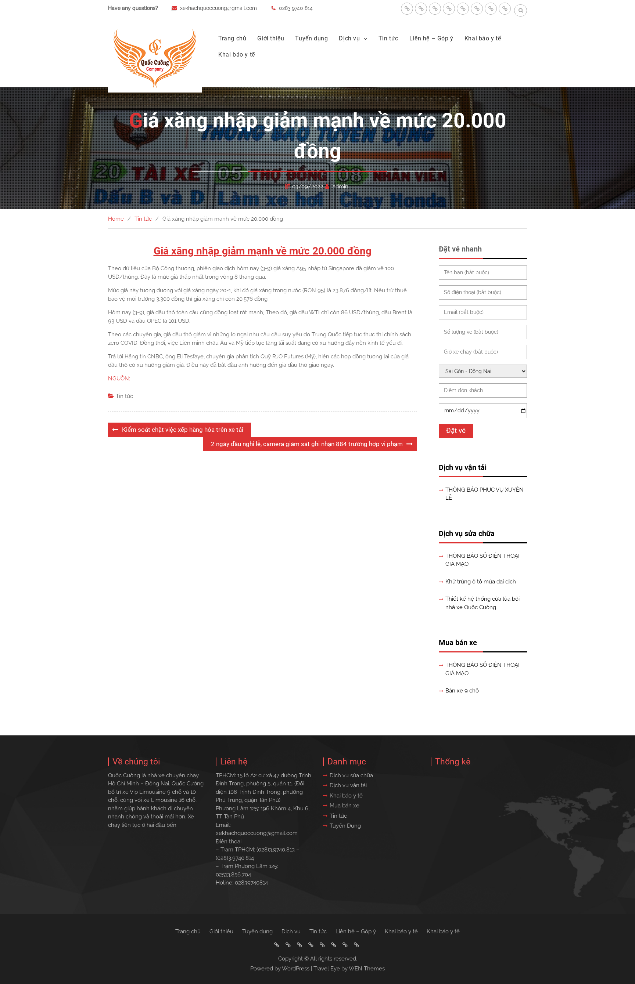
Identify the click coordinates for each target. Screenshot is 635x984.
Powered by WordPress (279, 968)
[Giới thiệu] (421, 9)
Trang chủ (232, 38)
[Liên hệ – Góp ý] (477, 9)
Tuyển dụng (311, 38)
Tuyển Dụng (345, 825)
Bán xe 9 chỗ (462, 690)
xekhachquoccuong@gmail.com (218, 8)
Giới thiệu (270, 38)
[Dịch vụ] (449, 9)
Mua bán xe (458, 642)
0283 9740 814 (296, 8)
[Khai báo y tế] (491, 9)
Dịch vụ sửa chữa (467, 533)
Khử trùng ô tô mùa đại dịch (480, 581)
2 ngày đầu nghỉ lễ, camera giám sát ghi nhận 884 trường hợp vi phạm (307, 444)
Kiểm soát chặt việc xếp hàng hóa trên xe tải (182, 429)
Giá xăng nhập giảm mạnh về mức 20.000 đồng (263, 251)
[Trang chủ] (407, 9)
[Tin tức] (463, 9)
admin (340, 186)
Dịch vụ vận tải (463, 467)
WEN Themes (367, 968)
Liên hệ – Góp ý (431, 38)
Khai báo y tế (482, 38)
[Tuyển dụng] (435, 9)
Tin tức (388, 38)
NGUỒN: (119, 378)
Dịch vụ (349, 38)
